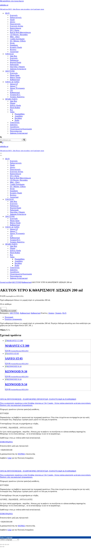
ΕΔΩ (9, 458)
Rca (11, 110)
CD (11, 90)
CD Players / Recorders (19, 35)
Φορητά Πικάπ (15, 62)
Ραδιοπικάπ (14, 65)
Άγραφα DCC (15, 95)
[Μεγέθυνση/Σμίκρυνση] (1, 544)
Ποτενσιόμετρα (16, 131)
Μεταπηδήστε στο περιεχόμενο (12, 1)
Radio (17, 120)
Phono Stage (14, 75)
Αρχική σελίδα (5, 282)
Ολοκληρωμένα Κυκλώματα (21, 129)
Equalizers (14, 45)
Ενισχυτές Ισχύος (16, 26)
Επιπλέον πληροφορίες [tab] (13, 319)
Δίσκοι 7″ (13, 86)
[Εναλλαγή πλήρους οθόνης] (3, 544)
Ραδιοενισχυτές (16, 17)
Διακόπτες (14, 125)
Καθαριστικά (15, 80)
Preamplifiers (20, 114)
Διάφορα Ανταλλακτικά (18, 133)
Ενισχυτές (14, 15)
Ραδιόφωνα (14, 60)
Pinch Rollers (15, 108)
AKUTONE (16, 282)
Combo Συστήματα (17, 39)
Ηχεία (12, 43)
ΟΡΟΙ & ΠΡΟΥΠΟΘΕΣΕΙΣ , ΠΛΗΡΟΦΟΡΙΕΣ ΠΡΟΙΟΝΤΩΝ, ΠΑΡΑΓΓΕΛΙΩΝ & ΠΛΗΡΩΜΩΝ (38, 399)
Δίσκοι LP (14, 84)
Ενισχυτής (14, 73)
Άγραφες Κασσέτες (17, 97)
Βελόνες (13, 49)
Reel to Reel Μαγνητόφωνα (20, 32)
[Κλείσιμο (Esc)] (8, 544)
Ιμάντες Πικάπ (15, 105)
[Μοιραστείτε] (6, 544)
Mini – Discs (15, 37)
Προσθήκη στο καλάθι (8, 311)
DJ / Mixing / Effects (18, 41)
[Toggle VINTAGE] (41, 199)
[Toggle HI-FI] (41, 159)
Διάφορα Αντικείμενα (18, 69)
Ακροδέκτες (14, 127)
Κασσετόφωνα (15, 28)
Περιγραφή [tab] (9, 317)
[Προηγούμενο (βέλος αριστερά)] (1, 546)
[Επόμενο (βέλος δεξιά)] (3, 546)
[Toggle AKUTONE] (41, 216)
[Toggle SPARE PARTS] (41, 244)
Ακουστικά (14, 52)
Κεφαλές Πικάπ (16, 47)
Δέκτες (12, 22)
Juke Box (13, 56)
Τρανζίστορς (15, 122)
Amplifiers (19, 116)
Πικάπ (12, 20)
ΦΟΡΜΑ (21, 454)
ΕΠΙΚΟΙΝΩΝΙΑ (6, 442)
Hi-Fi (64, 313)
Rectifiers (18, 118)
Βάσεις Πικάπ (15, 77)
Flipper (12, 103)
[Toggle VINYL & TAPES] (41, 227)
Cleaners (58, 313)
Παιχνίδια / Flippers (17, 67)
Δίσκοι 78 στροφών (17, 88)
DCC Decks (14, 30)
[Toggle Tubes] (41, 257)
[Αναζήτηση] (1, 137)
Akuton (51, 313)
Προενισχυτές (15, 24)
